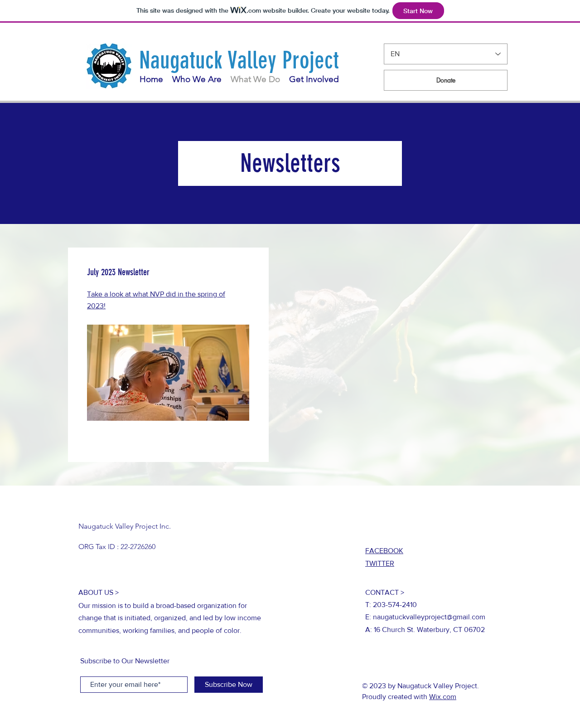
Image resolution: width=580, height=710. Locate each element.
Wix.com (442, 696)
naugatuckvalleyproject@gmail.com (429, 617)
